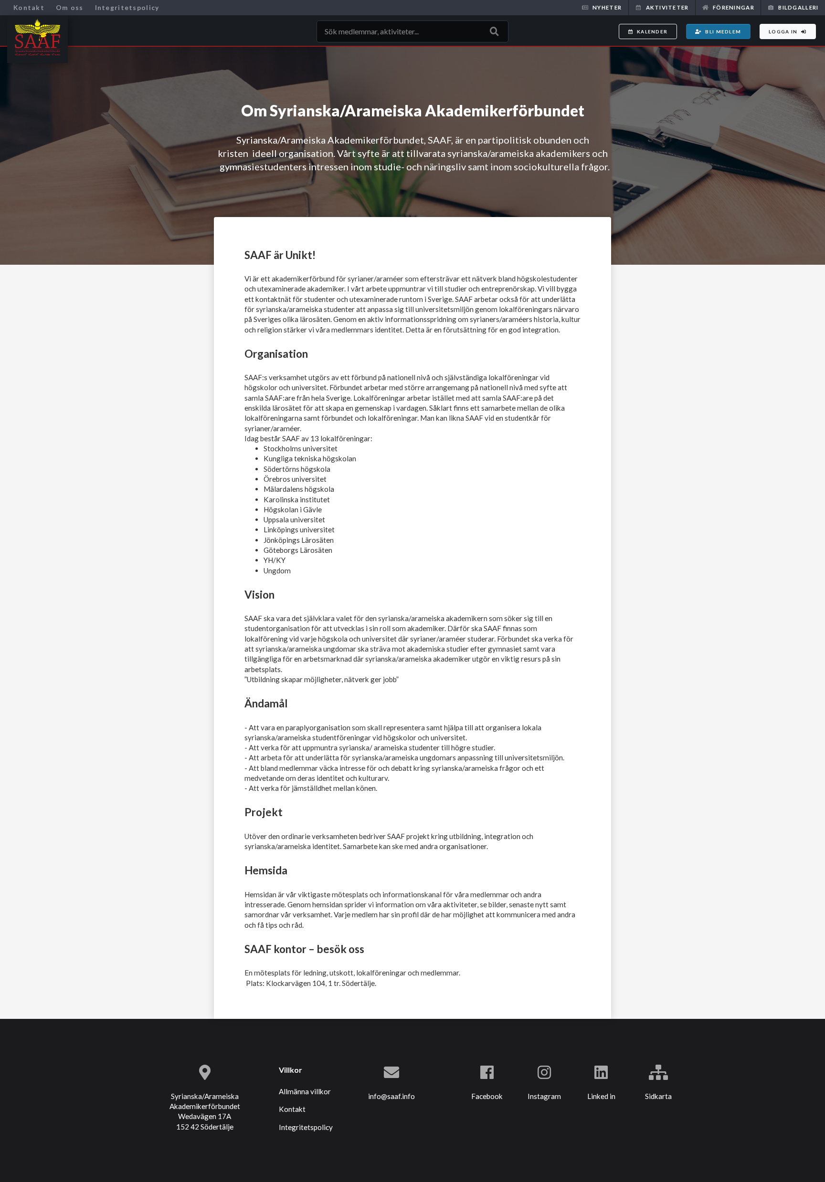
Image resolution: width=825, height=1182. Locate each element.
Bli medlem (723, 31)
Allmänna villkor (305, 1091)
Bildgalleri (798, 7)
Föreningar (733, 7)
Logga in (783, 31)
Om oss (70, 7)
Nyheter (607, 7)
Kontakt (28, 7)
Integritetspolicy (127, 7)
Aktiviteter (667, 7)
